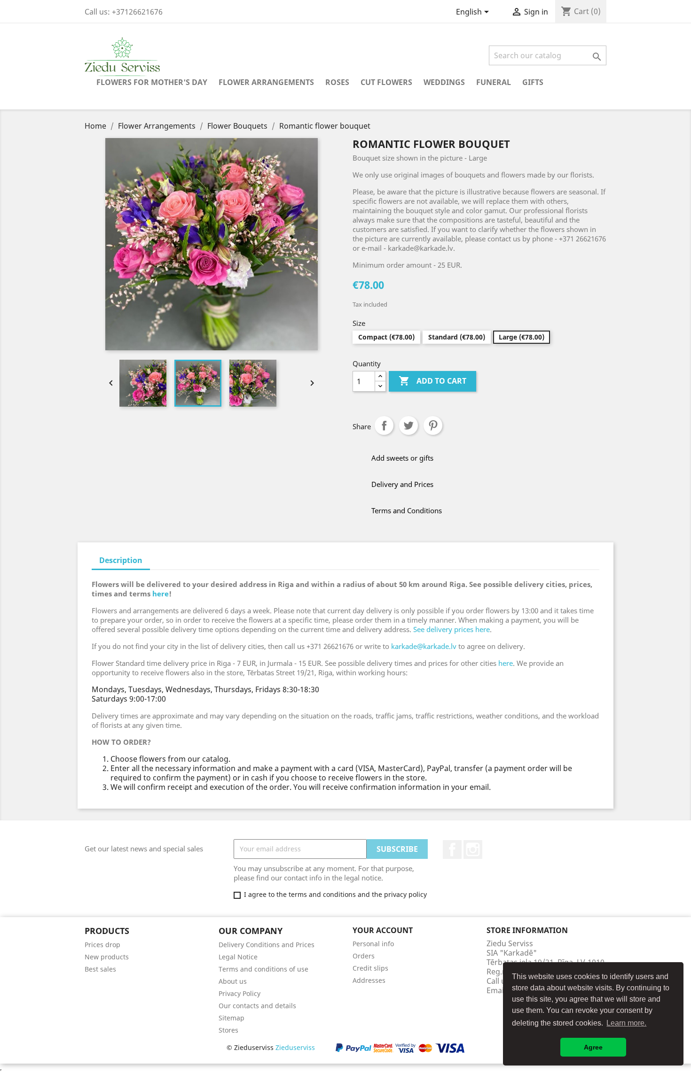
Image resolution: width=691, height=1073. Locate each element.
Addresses (369, 980)
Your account (383, 930)
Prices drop (102, 944)
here (160, 593)
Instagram (472, 849)
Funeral (493, 82)
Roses (337, 82)
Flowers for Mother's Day (151, 82)
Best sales (100, 969)
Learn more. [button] (626, 1023)
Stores (228, 1030)
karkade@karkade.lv (423, 646)
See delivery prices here (451, 629)
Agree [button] (593, 1047)
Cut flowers (386, 82)
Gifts (532, 82)
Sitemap (231, 1017)
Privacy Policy (239, 993)
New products (107, 956)
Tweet (408, 425)
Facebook (452, 849)
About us (233, 981)
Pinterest (433, 425)
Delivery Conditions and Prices (266, 944)
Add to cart (432, 380)
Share (384, 425)
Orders (364, 955)
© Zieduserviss (271, 1047)
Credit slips (370, 968)
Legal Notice (238, 956)
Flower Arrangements (266, 82)
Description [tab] (120, 560)
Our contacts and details (257, 1005)
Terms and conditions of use (263, 969)
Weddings (444, 82)
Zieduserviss (295, 1047)
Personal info (373, 943)
